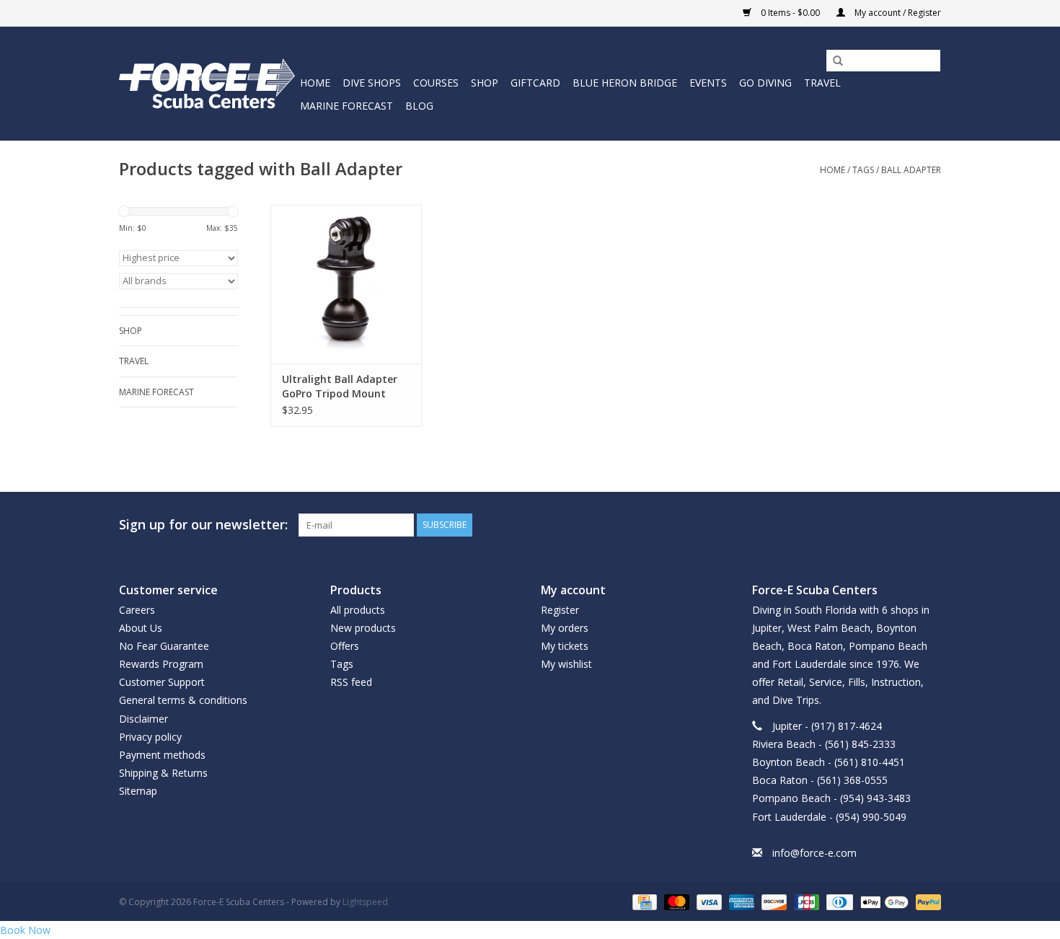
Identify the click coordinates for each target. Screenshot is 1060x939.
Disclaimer (143, 719)
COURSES (436, 82)
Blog (419, 106)
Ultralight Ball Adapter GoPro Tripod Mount (339, 386)
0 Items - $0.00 (790, 12)
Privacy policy (150, 737)
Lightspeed (365, 902)
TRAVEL (822, 82)
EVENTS (708, 82)
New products (363, 628)
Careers (137, 610)
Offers (344, 646)
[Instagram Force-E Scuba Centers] (929, 525)
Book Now (25, 930)
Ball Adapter (911, 170)
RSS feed (351, 682)
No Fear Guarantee (164, 646)
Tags (863, 170)
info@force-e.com (814, 853)
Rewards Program (161, 664)
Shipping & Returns (163, 773)
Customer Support (162, 682)
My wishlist (566, 664)
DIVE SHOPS (372, 82)
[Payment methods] (643, 901)
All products (357, 610)
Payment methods (162, 755)
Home (315, 82)
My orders (564, 628)
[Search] (833, 61)
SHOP (484, 82)
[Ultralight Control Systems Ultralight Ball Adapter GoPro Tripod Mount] (346, 284)
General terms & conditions (183, 700)
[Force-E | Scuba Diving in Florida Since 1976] (207, 83)
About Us (140, 628)
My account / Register (896, 12)
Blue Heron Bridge (625, 82)
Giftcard (535, 82)
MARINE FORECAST (346, 106)
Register (560, 610)
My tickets (564, 646)
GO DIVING (765, 82)
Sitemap (138, 791)
